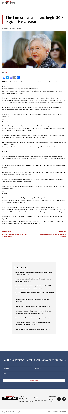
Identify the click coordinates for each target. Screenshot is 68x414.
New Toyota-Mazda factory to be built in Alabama (53, 234)
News (19, 28)
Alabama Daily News (8, 2)
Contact (51, 399)
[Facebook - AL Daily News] (59, 399)
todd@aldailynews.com (41, 400)
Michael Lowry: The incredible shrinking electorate (31, 318)
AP (6, 73)
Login (51, 401)
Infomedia (63, 411)
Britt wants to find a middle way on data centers (30, 306)
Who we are (52, 396)
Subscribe (34, 380)
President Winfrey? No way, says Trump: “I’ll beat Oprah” (15, 234)
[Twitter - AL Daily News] (64, 399)
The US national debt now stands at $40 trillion (30, 329)
